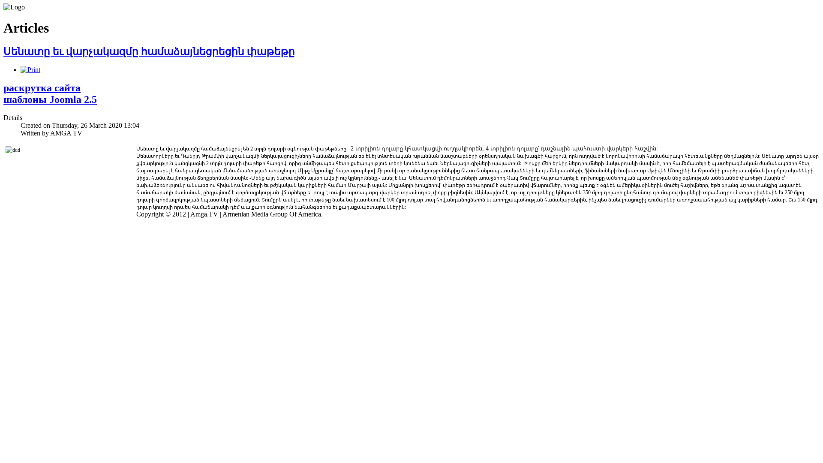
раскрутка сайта (42, 87)
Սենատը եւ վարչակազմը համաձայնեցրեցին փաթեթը (149, 51)
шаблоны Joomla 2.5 (50, 99)
